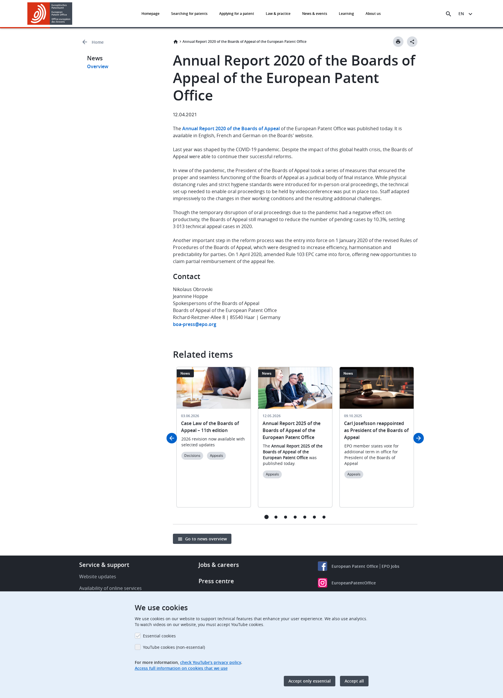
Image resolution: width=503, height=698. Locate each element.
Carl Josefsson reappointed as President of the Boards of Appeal (376, 430)
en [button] (461, 13)
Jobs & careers (219, 565)
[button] (73, 14)
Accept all (354, 681)
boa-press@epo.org (194, 324)
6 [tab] (314, 516)
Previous (172, 438)
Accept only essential (309, 681)
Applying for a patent (236, 13)
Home (98, 42)
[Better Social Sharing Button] (412, 41)
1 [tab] (266, 516)
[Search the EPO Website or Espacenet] (448, 14)
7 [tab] (324, 516)
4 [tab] (295, 516)
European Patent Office (355, 566)
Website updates (97, 576)
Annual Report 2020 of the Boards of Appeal (231, 128)
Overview (97, 66)
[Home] (49, 13)
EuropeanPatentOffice (354, 583)
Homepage (150, 13)
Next (418, 438)
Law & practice (278, 13)
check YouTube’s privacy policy (210, 662)
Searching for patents (189, 13)
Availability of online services (110, 588)
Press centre (216, 581)
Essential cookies (159, 636)
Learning (346, 13)
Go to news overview (206, 539)
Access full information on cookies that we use (181, 668)
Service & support (104, 565)
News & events (314, 13)
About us (373, 13)
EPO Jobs (390, 566)
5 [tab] (304, 516)
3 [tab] (285, 516)
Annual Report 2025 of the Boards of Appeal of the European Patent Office (291, 430)
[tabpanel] (213, 440)
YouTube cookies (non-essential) (174, 647)
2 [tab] (276, 516)
